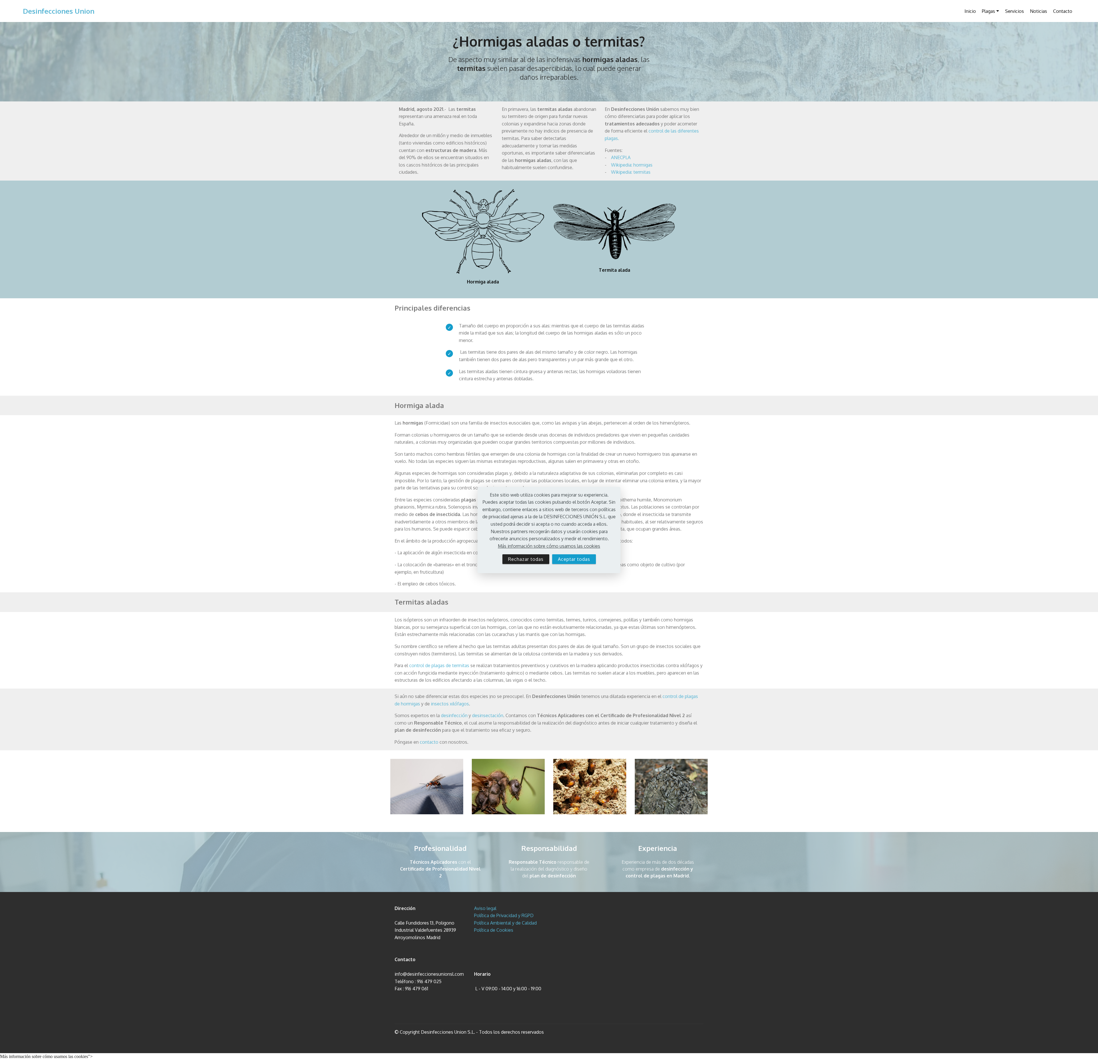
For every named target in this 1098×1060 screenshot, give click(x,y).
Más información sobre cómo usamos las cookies (549, 546)
